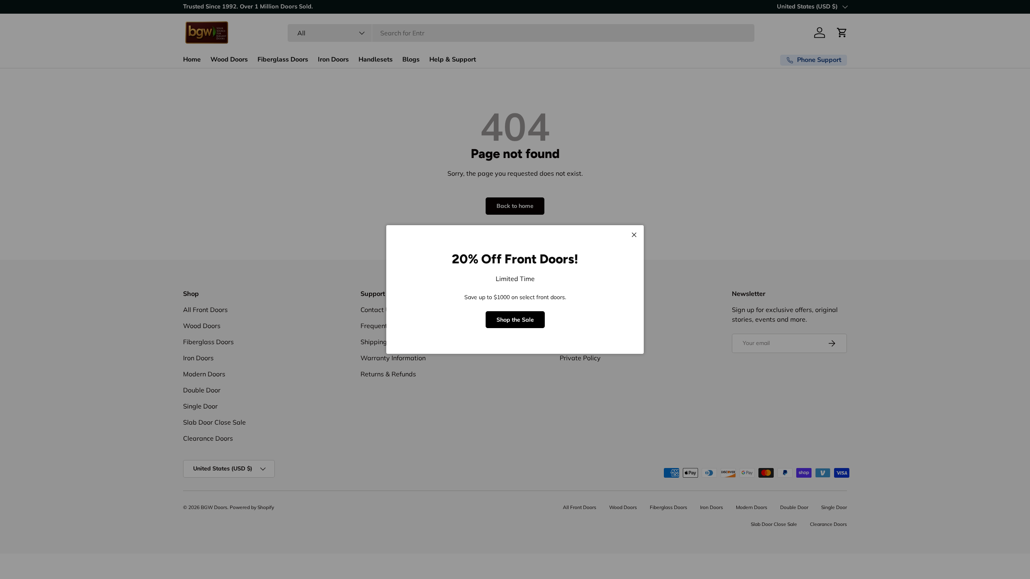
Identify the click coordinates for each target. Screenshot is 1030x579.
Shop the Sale (515, 319)
